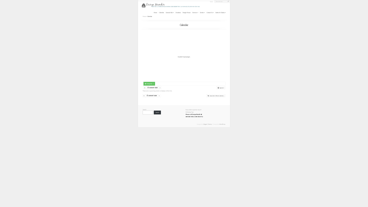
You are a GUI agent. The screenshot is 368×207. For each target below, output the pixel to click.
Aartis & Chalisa (220, 12)
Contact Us (210, 12)
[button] (215, 95)
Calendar (161, 12)
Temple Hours (186, 12)
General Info (169, 12)
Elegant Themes (207, 124)
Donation (178, 12)
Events (202, 12)
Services (194, 12)
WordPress (222, 124)
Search (144, 109)
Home (155, 12)
